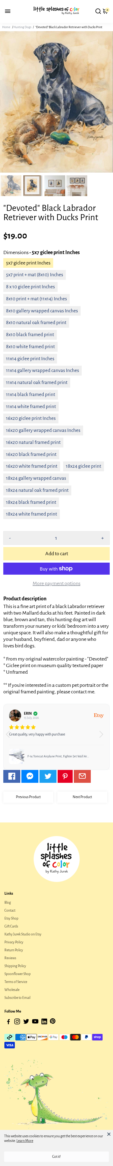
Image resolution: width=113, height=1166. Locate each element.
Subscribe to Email (17, 998)
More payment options (56, 583)
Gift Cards (11, 926)
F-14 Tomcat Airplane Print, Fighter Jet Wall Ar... (58, 756)
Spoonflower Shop (17, 974)
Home (6, 27)
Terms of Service (15, 982)
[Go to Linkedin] (44, 1022)
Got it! (56, 1157)
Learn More (24, 1141)
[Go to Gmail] (82, 776)
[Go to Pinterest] (65, 776)
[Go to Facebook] (11, 776)
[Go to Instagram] (17, 1022)
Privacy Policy (13, 942)
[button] (103, 737)
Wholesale (11, 990)
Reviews (10, 958)
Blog (7, 903)
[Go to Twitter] (47, 776)
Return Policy (13, 950)
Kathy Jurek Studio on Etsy (22, 934)
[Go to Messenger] (29, 776)
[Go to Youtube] (35, 1022)
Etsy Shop (11, 918)
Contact (9, 910)
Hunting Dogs (22, 27)
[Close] (109, 1134)
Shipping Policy (15, 966)
